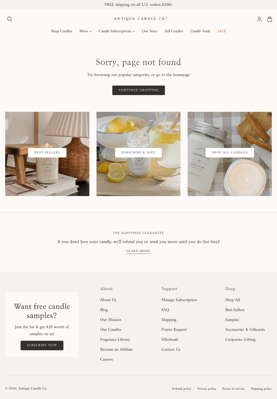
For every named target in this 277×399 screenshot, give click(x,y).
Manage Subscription (179, 300)
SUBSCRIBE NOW (42, 345)
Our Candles (110, 329)
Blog (104, 310)
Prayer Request (174, 329)
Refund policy (181, 389)
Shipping (168, 319)
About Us (108, 300)
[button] (9, 19)
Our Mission (110, 319)
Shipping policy (261, 389)
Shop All (232, 300)
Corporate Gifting (240, 339)
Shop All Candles (230, 152)
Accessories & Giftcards (245, 329)
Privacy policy (206, 389)
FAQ (165, 310)
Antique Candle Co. (32, 388)
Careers (106, 359)
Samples (232, 319)
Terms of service (233, 389)
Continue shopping (139, 90)
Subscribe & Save (138, 152)
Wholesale (169, 339)
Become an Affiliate (116, 349)
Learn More (138, 251)
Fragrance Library (115, 339)
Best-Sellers (47, 152)
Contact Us (170, 349)
